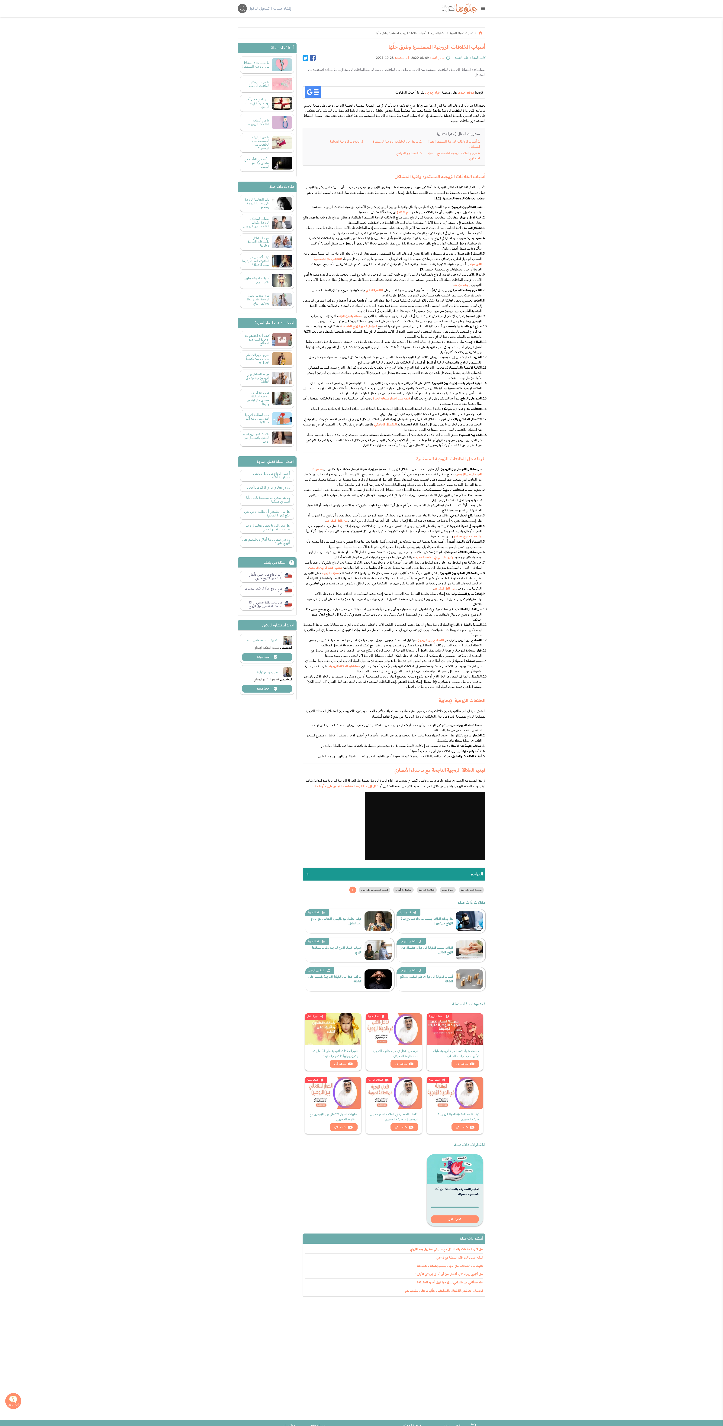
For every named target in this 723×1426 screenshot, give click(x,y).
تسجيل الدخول (259, 8)
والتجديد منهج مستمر (468, 536)
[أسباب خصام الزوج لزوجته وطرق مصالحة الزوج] (378, 950)
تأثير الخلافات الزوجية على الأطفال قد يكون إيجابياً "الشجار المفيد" (335, 1053)
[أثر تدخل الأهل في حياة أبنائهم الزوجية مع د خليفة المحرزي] (394, 1029)
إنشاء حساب (282, 8)
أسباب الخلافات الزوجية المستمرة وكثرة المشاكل (454, 144)
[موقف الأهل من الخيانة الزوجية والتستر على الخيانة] (378, 979)
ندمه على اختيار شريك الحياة (391, 398)
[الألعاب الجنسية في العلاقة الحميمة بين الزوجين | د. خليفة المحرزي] (394, 1093)
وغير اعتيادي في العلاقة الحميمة (434, 557)
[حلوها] (483, 8)
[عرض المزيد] (352, 890)
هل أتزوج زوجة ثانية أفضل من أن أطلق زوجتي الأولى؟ (449, 1274)
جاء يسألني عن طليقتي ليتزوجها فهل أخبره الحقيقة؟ (450, 1282)
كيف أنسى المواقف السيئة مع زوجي (459, 1257)
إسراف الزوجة (330, 573)
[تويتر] (305, 57)
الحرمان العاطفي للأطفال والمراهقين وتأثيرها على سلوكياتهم (444, 1291)
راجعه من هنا (462, 285)
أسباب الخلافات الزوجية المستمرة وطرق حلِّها (401, 33)
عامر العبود (461, 57)
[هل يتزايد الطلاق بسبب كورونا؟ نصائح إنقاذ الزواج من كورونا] (469, 921)
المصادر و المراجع (407, 153)
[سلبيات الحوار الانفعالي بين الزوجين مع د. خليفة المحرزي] (333, 1093)
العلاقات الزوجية (436, 1017)
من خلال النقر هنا (337, 521)
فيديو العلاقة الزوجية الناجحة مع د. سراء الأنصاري (454, 155)
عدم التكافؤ (404, 212)
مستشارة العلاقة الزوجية (344, 666)
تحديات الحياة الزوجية (461, 33)
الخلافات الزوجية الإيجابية (344, 141)
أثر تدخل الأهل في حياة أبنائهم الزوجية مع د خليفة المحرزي (395, 1053)
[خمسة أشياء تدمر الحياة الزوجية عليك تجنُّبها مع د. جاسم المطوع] (455, 1029)
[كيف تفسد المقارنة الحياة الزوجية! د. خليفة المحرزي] (455, 1093)
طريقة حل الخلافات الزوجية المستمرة (396, 141)
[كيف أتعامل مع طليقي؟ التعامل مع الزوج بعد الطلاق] (378, 921)
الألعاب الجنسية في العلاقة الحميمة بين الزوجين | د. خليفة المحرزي (394, 1116)
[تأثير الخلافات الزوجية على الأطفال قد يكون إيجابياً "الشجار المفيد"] (333, 1029)
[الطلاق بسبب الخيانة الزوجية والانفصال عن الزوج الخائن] (469, 950)
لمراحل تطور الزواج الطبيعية (359, 326)
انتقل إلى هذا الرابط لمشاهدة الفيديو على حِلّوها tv (347, 786)
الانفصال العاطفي (385, 424)
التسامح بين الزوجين (430, 640)
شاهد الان (462, 1063)
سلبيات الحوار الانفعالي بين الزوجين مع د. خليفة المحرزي (334, 1116)
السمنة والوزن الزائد (350, 316)
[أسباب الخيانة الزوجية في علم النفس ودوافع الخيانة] (469, 979)
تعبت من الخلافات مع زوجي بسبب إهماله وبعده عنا (450, 1266)
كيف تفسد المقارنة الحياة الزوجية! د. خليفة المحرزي (457, 1116)
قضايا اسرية (438, 33)
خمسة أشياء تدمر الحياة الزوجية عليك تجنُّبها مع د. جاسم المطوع (456, 1053)
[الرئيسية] (480, 33)
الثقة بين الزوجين (408, 941)
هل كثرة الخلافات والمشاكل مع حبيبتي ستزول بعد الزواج (446, 1249)
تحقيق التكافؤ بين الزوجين (325, 568)
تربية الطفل (312, 1017)
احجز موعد (264, 657)
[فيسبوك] (313, 57)
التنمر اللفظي (374, 290)
